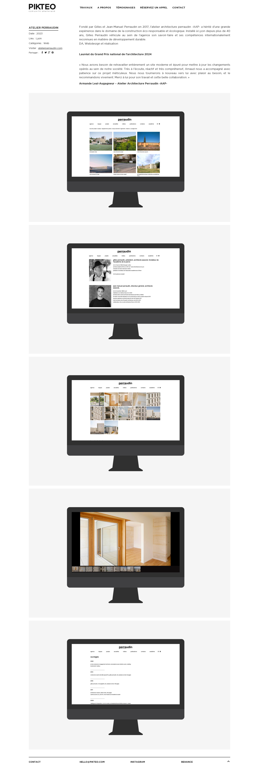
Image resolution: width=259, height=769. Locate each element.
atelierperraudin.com (50, 48)
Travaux (86, 7)
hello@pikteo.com (92, 762)
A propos (104, 7)
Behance (187, 762)
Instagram (137, 762)
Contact (178, 7)
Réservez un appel (154, 7)
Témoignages (125, 7)
